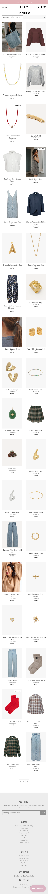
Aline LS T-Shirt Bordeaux (35, 54)
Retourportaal (24, 833)
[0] (44, 7)
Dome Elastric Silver (12, 349)
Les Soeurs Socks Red (12, 721)
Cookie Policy (24, 845)
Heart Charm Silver (12, 512)
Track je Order (24, 828)
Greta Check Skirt (35, 431)
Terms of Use (24, 840)
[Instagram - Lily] (24, 880)
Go (43, 813)
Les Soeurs (12, 56)
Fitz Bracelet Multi (35, 390)
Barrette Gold (36, 136)
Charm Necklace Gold (36, 265)
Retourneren (24, 830)
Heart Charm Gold (35, 472)
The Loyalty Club (24, 858)
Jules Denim (12, 680)
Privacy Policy (24, 842)
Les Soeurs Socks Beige (36, 680)
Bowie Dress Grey (36, 179)
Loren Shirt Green (12, 764)
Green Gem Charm (12, 431)
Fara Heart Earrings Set (12, 390)
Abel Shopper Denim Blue (12, 54)
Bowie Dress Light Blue (12, 222)
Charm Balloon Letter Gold (12, 265)
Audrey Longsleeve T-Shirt (35, 92)
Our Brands (24, 860)
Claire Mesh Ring (35, 302)
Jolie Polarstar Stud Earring (36, 637)
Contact (24, 835)
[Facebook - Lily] (20, 880)
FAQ (24, 838)
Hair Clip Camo (12, 468)
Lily (27, 885)
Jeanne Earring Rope (35, 553)
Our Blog (24, 863)
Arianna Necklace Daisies (12, 95)
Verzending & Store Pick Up (24, 826)
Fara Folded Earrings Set (36, 349)
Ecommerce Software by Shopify (24, 887)
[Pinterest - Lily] (28, 880)
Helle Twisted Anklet (35, 512)
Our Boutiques (24, 856)
